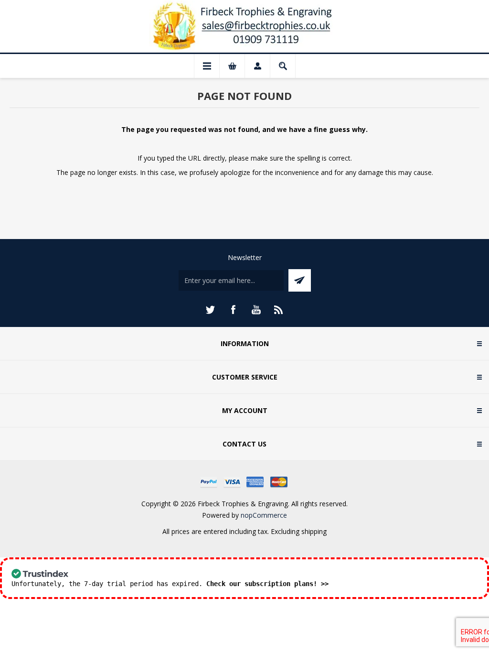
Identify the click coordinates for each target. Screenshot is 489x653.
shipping (314, 531)
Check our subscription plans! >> (267, 584)
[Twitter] (210, 309)
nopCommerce (264, 515)
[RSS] (279, 309)
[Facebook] (233, 309)
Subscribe (299, 280)
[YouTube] (256, 309)
